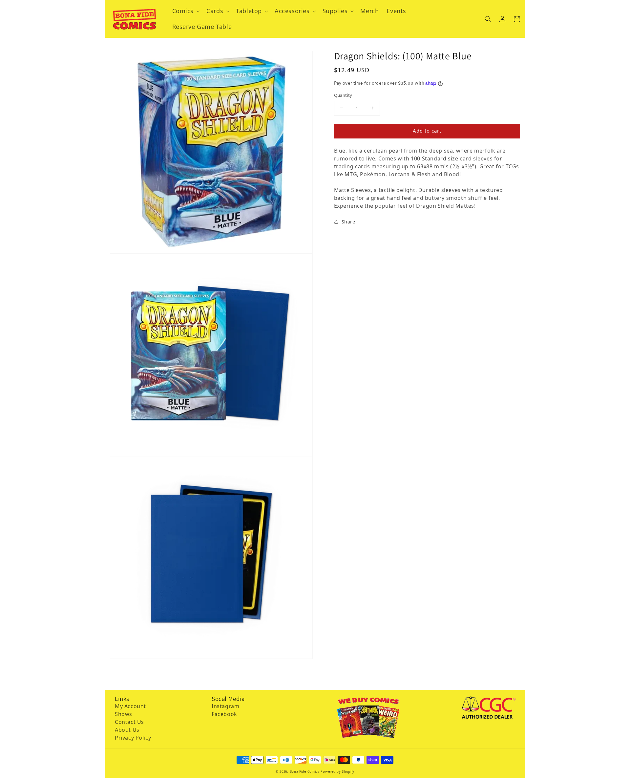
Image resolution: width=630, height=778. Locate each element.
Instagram (225, 706)
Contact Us (129, 721)
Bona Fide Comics (305, 771)
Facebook (224, 714)
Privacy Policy (133, 737)
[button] (488, 19)
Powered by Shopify (337, 771)
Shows (123, 714)
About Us (127, 729)
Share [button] (348, 222)
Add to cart (427, 130)
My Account (130, 706)
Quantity (343, 95)
